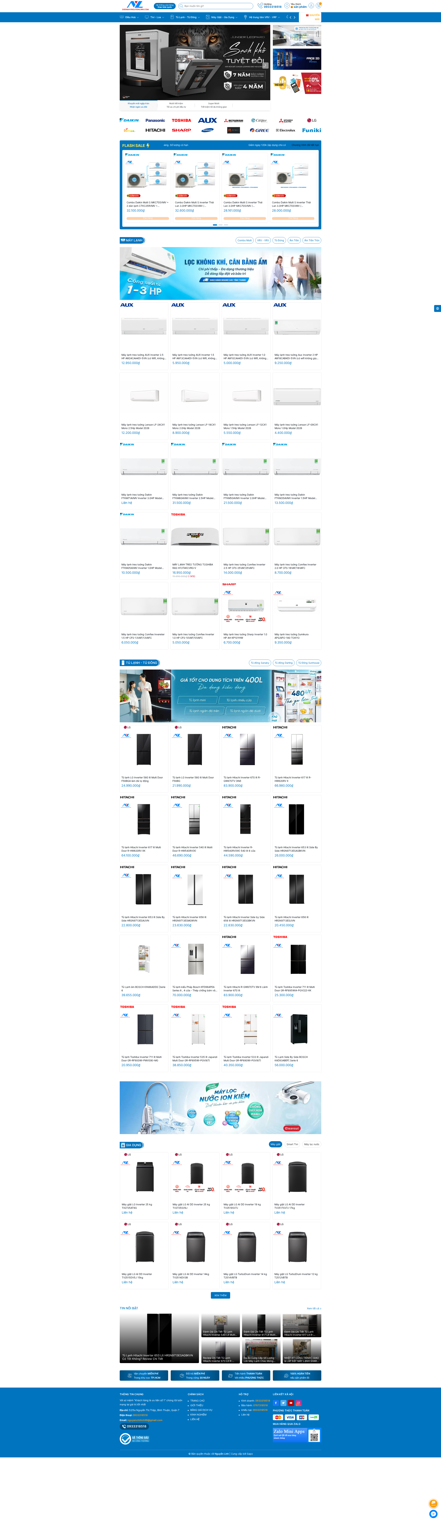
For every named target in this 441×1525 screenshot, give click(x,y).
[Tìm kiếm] (181, 6)
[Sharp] (181, 130)
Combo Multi (245, 240)
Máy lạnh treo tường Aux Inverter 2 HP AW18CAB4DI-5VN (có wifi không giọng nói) (297, 356)
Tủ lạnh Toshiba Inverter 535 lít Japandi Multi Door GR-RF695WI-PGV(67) (194, 1058)
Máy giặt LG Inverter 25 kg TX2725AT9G (137, 1206)
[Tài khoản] (311, 5)
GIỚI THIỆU (196, 1405)
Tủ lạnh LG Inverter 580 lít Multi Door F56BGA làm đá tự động (142, 779)
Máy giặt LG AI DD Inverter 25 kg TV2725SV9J (191, 1206)
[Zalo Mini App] (297, 1435)
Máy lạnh (134, 240)
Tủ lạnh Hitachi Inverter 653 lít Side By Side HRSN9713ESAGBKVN (296, 849)
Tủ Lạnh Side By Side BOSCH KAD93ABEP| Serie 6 (291, 1058)
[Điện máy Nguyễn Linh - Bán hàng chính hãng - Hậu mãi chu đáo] (135, 5)
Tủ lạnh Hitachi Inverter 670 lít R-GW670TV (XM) (242, 779)
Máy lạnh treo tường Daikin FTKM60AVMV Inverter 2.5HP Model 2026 (192, 496)
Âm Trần (294, 240)
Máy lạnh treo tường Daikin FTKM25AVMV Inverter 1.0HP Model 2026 (141, 566)
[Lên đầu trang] (434, 1494)
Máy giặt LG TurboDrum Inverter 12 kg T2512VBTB (296, 1276)
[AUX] (207, 120)
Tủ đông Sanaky (260, 662)
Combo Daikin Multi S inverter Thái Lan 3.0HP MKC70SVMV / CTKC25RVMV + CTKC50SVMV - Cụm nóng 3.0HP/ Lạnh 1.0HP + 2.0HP (291, 204)
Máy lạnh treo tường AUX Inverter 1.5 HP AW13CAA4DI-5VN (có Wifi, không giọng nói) (193, 356)
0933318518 (273, 6)
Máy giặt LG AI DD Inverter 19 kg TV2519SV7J (242, 1206)
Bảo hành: (254, 1405)
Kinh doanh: (255, 1400)
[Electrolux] (285, 130)
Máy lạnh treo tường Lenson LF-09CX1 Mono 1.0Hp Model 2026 (296, 426)
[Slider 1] (195, 62)
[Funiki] (311, 130)
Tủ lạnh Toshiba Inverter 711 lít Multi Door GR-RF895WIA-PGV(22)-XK (295, 988)
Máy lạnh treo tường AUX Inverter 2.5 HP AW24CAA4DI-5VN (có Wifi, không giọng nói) (142, 356)
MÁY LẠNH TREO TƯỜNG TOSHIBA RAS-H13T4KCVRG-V (192, 566)
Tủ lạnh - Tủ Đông (141, 663)
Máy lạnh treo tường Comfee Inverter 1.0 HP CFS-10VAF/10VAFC (193, 636)
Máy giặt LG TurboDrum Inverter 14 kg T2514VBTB (245, 1276)
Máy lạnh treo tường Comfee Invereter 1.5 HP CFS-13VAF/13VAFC (143, 636)
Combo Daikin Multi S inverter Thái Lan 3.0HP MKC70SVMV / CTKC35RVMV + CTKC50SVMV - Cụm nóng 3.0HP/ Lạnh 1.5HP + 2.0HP (243, 204)
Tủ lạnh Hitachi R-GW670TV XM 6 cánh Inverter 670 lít (246, 988)
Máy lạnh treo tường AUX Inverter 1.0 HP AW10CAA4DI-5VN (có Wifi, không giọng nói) (245, 356)
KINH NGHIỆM (198, 1414)
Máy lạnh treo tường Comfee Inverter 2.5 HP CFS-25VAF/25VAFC (244, 566)
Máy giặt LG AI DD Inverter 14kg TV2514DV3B (191, 1276)
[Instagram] (299, 1403)
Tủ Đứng (279, 240)
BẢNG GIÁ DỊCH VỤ (201, 1409)
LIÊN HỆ (194, 1419)
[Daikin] (129, 120)
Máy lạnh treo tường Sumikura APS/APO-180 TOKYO (292, 636)
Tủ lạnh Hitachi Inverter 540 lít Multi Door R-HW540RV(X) (192, 849)
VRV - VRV (263, 240)
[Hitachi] (155, 130)
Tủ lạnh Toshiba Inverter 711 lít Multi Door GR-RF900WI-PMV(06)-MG (141, 1058)
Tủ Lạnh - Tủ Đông (186, 17)
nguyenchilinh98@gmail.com (144, 1420)
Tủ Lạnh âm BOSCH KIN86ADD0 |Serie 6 (143, 988)
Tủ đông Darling (284, 662)
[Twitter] (283, 1403)
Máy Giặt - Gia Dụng (223, 17)
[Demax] (129, 130)
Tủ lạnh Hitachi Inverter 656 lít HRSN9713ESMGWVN (189, 919)
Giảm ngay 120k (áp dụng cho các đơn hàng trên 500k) (281, 144)
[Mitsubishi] (233, 120)
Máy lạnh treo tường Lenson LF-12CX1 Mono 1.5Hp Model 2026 (245, 426)
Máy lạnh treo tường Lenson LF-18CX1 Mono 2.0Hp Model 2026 (194, 426)
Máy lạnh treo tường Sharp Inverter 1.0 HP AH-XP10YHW (245, 636)
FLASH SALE (134, 145)
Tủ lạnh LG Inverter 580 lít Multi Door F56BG (193, 779)
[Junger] (233, 130)
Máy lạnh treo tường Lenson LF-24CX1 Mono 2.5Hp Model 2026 (143, 426)
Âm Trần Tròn (311, 240)
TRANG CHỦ (197, 1400)
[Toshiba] (181, 120)
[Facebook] (276, 1403)
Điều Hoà (130, 17)
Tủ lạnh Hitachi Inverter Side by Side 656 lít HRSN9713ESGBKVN (244, 919)
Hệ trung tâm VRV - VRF (262, 17)
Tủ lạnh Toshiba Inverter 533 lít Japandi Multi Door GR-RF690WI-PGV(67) (246, 1058)
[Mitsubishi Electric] (285, 120)
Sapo (250, 1453)
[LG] (311, 120)
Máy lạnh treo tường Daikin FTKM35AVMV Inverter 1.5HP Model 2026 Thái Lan (295, 496)
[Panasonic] (155, 120)
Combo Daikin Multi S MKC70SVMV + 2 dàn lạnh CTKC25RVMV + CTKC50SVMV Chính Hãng (147, 204)
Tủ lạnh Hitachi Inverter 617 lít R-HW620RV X (293, 779)
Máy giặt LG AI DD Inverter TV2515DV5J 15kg (137, 1276)
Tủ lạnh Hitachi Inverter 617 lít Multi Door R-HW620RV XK (141, 849)
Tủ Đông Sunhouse (308, 662)
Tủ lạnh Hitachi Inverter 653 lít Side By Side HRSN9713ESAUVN (143, 919)
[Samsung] (207, 130)
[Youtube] (291, 1403)
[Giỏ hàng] (318, 5)
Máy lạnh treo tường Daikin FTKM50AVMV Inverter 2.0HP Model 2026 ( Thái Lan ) (244, 496)
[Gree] (259, 130)
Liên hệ (245, 1414)
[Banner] (297, 35)
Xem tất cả (313, 1308)
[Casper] (259, 120)
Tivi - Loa (156, 17)
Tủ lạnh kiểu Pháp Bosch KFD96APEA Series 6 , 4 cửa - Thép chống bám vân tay (194, 988)
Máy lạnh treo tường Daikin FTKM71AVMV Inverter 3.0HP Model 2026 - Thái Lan (141, 496)
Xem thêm (220, 1295)
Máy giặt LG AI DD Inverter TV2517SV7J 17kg (289, 1206)
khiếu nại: (254, 1409)
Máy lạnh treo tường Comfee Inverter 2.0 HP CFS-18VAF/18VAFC (295, 566)
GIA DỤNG (133, 1145)
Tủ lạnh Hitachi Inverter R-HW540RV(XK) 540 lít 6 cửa (239, 849)
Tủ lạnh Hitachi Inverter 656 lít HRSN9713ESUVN (292, 919)
